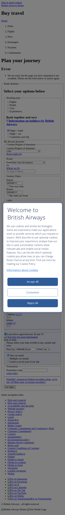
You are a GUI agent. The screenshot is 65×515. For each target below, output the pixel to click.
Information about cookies (22, 270)
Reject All (32, 303)
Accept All (32, 281)
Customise (32, 292)
